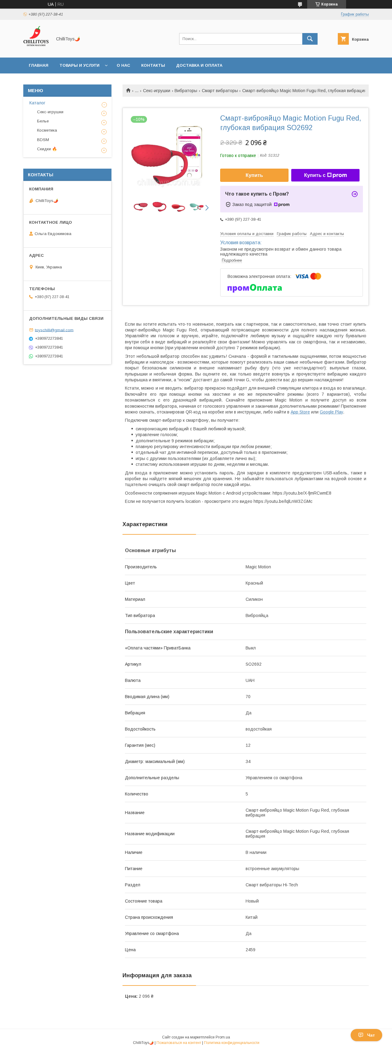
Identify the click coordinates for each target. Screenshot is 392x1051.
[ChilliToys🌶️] (36, 49)
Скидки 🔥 (47, 149)
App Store (300, 412)
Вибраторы (186, 90)
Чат (371, 1035)
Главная (38, 65)
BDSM (43, 139)
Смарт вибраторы (220, 90)
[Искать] (310, 39)
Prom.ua (223, 1037)
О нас (123, 65)
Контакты (153, 65)
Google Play (331, 412)
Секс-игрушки (156, 90)
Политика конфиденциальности (231, 1043)
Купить (254, 175)
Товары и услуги (79, 65)
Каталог (37, 102)
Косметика (47, 130)
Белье (43, 121)
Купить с (315, 175)
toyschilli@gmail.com (54, 329)
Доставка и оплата (199, 65)
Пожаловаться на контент (178, 1043)
